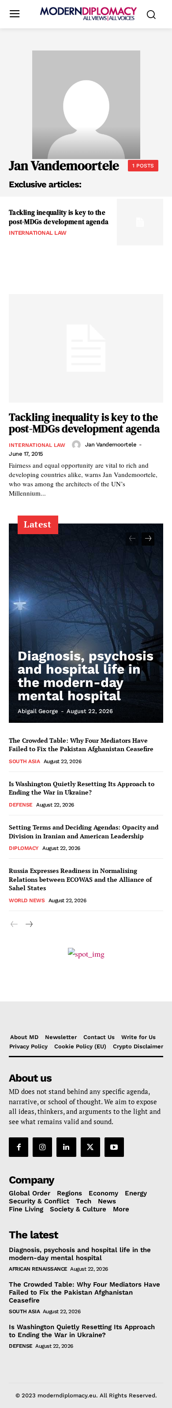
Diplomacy (24, 848)
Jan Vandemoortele (111, 444)
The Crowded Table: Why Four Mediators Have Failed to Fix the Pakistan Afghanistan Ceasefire (81, 744)
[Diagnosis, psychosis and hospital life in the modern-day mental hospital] (86, 623)
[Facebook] (18, 1147)
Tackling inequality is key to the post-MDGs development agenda (58, 217)
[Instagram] (42, 1147)
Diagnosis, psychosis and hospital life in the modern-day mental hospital (85, 675)
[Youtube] (114, 1147)
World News (27, 900)
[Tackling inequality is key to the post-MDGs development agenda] (140, 222)
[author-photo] (77, 444)
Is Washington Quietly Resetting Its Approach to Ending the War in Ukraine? (81, 788)
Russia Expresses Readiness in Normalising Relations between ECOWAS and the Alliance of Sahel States (80, 879)
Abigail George (38, 711)
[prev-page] (132, 539)
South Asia (24, 761)
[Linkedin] (66, 1147)
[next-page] (148, 539)
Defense (21, 805)
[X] (90, 1147)
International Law (38, 232)
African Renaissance (38, 1269)
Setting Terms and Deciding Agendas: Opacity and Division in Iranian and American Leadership (83, 831)
